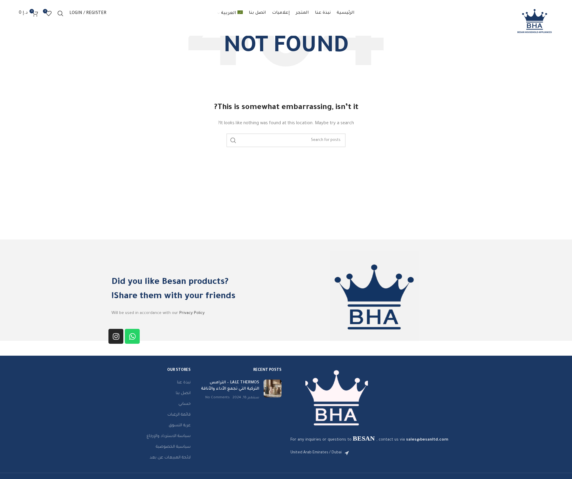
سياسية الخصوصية (173, 447)
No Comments (217, 398)
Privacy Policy (192, 313)
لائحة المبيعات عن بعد (170, 457)
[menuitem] (230, 13)
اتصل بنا (183, 393)
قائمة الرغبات (179, 415)
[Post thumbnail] (273, 390)
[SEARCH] (233, 140)
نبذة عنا (184, 382)
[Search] (60, 13)
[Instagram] (115, 336)
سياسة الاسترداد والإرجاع (169, 436)
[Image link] (336, 398)
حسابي (184, 404)
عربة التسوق (180, 425)
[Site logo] (534, 21)
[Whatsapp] (132, 336)
